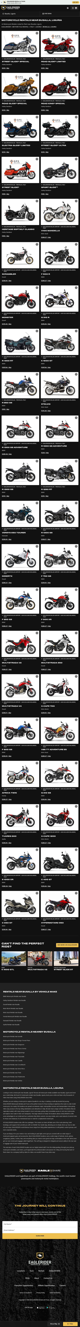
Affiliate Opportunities (46, 1286)
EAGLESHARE (54, 1271)
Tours (32, 1271)
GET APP (75, 2)
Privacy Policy (40, 1293)
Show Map (53, 1324)
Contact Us (48, 1278)
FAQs (27, 1278)
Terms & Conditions (26, 1293)
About (36, 1278)
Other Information (55, 1293)
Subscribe (40, 1236)
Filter (71, 1324)
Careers (63, 1286)
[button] (20, 50)
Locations (21, 1271)
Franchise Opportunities (23, 1286)
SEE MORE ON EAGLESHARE (67, 945)
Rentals (41, 1271)
